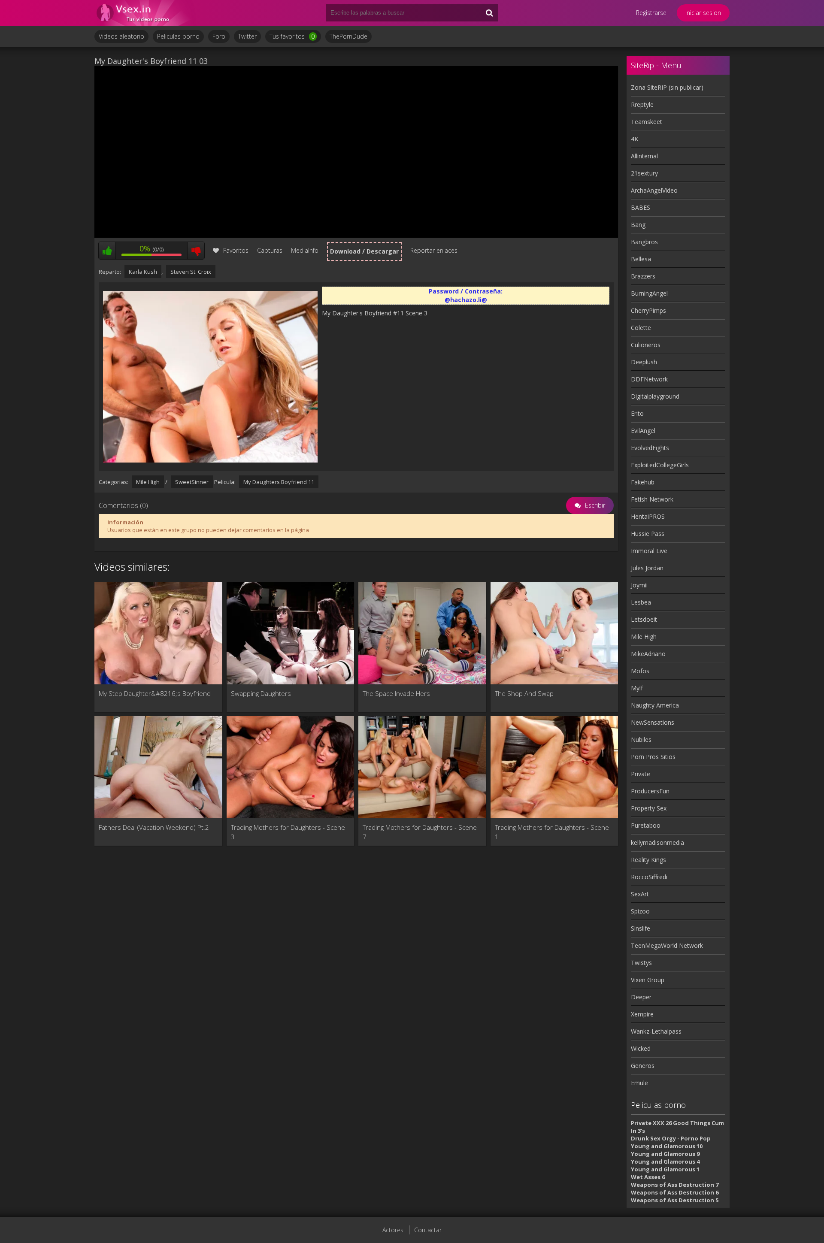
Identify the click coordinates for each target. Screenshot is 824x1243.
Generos (642, 1066)
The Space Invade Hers (396, 693)
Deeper (641, 997)
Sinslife (640, 928)
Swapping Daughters (261, 693)
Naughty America (655, 705)
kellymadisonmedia (657, 842)
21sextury (644, 173)
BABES (640, 207)
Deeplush (644, 362)
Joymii (639, 585)
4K (634, 139)
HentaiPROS (648, 516)
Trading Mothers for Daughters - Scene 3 (288, 832)
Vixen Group (647, 980)
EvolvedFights (650, 448)
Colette (641, 328)
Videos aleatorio (121, 36)
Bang (638, 225)
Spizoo (640, 911)
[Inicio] (145, 13)
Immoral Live (649, 551)
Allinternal (644, 156)
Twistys (641, 963)
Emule (639, 1083)
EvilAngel (643, 430)
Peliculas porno (178, 36)
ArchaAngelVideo (654, 190)
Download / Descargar (364, 251)
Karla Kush (143, 271)
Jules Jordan (647, 568)
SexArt (640, 894)
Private (640, 774)
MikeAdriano (648, 654)
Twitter (247, 36)
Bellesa (641, 259)
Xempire (642, 1014)
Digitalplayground (655, 396)
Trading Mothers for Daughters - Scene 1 (552, 832)
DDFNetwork (649, 379)
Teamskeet (646, 122)
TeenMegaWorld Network (667, 945)
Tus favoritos (292, 36)
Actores (392, 1230)
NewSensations (652, 722)
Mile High (148, 482)
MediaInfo (304, 250)
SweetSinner (192, 482)
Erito (637, 413)
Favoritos (235, 250)
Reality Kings (648, 860)
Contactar (428, 1230)
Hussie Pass (647, 533)
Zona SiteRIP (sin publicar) (667, 87)
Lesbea (641, 602)
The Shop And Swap (524, 693)
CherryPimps (648, 310)
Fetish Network (652, 499)
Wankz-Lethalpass (656, 1031)
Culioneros (645, 345)
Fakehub (642, 482)
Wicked (641, 1048)
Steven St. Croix (190, 271)
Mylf (637, 688)
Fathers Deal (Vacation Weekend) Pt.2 (154, 827)
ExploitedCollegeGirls (660, 465)
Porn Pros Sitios (653, 757)
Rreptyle (642, 104)
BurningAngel (649, 293)
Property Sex (648, 808)
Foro (218, 36)
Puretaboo (645, 825)
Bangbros (644, 242)
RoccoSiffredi (649, 877)
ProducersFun (650, 791)
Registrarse (651, 13)
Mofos (640, 671)
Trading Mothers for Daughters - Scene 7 (420, 832)
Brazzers (643, 276)
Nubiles (641, 739)
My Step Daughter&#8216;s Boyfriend (155, 693)
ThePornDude (348, 36)
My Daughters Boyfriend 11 (278, 482)
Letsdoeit (644, 619)
